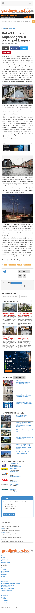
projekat (20, 264)
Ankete (3, 576)
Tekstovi (3, 569)
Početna (3, 28)
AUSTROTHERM (14, 474)
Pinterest (7, 52)
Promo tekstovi (5, 571)
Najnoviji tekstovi (7, 377)
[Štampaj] (4, 271)
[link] (17, 11)
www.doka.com (14, 471)
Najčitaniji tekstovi (19, 377)
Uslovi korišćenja (5, 562)
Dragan (3, 532)
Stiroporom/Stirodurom (10, 506)
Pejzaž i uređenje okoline (7, 588)
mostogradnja (12, 264)
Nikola (2, 528)
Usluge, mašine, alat (6, 590)
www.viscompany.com (16, 466)
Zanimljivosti (11, 28)
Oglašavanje (4, 559)
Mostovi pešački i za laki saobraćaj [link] (11, 296)
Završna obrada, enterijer (7, 585)
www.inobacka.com (15, 492)
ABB (11, 479)
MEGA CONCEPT (14, 484)
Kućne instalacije (5, 586)
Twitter (25, 48)
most (5, 264)
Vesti (2, 568)
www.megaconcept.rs (15, 486)
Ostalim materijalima (10, 508)
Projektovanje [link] (23, 296)
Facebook (15, 48)
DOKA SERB (13, 469)
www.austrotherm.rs (15, 476)
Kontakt (3, 557)
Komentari (6, 522)
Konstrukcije (4, 581)
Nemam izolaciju (9, 511)
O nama (3, 555)
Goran (2, 524)
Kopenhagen (27, 264)
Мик (2, 539)
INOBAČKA (13, 489)
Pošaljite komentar (16, 283)
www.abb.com (13, 481)
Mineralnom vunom (9, 504)
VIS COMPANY (14, 463)
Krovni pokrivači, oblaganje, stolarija (10, 583)
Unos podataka (5, 560)
